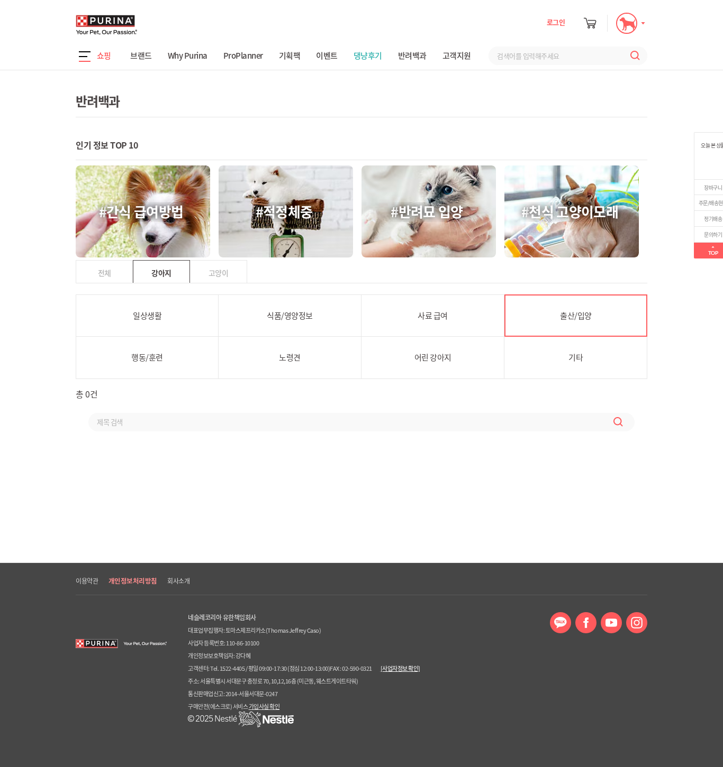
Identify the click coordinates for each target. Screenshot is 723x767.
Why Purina (187, 55)
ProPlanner (243, 55)
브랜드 (141, 55)
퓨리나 (136, 25)
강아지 (161, 272)
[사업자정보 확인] (400, 668)
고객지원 (456, 55)
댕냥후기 (368, 55)
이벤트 (327, 55)
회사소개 (178, 581)
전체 (104, 272)
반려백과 (412, 55)
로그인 (556, 22)
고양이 (218, 272)
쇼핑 (104, 55)
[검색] (632, 56)
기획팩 (290, 55)
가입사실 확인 (264, 706)
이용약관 (87, 581)
